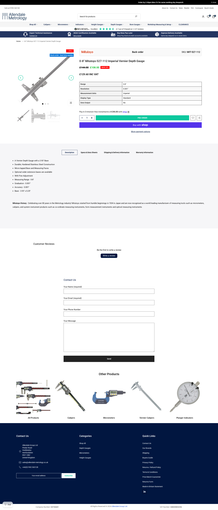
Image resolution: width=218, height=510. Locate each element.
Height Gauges (97, 24)
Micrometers (63, 24)
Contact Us (173, 8)
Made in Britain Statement (152, 486)
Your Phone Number (72, 309)
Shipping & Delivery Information (116, 152)
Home (18, 41)
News (181, 8)
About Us (165, 8)
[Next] (71, 77)
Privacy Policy (147, 463)
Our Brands (146, 448)
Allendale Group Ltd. (120, 506)
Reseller (186, 8)
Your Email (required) (72, 298)
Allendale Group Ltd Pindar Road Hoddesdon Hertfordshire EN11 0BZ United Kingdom (30, 451)
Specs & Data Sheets (89, 152)
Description (69, 152)
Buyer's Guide (209, 8)
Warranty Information (144, 152)
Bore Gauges (135, 24)
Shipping (145, 453)
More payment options (140, 131)
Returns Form (147, 482)
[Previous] (20, 77)
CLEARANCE (184, 24)
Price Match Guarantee (151, 477)
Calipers (47, 24)
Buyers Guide (147, 458)
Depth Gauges (116, 24)
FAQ (192, 8)
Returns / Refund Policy (151, 467)
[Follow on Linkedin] (144, 492)
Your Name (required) (73, 287)
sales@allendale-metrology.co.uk (35, 462)
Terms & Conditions (150, 472)
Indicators (80, 24)
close (5, 2)
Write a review (109, 255)
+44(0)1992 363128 (30, 467)
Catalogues (199, 8)
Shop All (32, 24)
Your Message (70, 321)
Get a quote (77, 36)
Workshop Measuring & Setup (159, 24)
